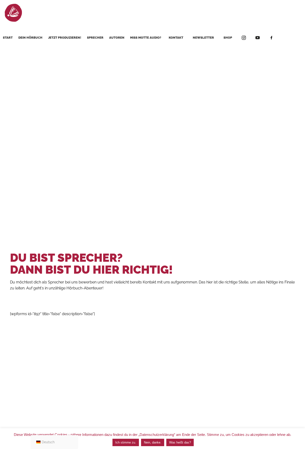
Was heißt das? (180, 442)
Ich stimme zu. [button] (125, 442)
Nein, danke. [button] (152, 442)
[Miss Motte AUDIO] (13, 12)
